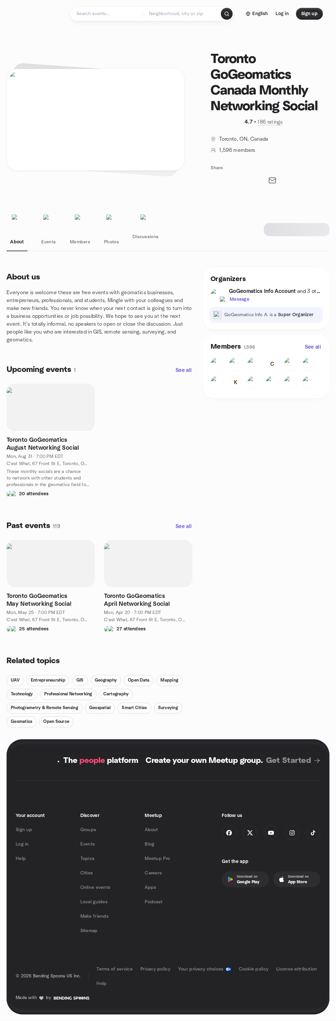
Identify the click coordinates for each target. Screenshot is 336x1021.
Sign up (24, 829)
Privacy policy (155, 969)
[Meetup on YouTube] (271, 833)
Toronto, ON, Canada (243, 139)
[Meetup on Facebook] (229, 833)
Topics (87, 858)
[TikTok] (313, 833)
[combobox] (182, 13)
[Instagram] (292, 833)
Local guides (94, 902)
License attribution (296, 969)
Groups (88, 829)
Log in (22, 844)
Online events (95, 887)
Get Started (288, 761)
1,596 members (237, 150)
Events (87, 844)
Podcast (153, 902)
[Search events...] (227, 14)
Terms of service (114, 969)
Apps (150, 887)
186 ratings (270, 122)
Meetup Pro (157, 858)
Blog (149, 844)
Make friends (94, 916)
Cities (86, 873)
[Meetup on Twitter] (250, 833)
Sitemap (89, 931)
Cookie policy (254, 969)
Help (21, 858)
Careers (153, 873)
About (151, 829)
